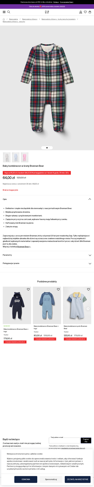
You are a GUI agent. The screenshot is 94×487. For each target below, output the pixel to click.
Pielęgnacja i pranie (11, 263)
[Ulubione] (85, 12)
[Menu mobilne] (4, 12)
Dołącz (56, 2)
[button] (47, 147)
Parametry (7, 255)
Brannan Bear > (24, 247)
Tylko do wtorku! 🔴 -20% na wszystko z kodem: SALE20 (47, 6)
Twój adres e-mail (57, 437)
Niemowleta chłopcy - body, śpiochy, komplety (58, 19)
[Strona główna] (4, 19)
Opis (5, 199)
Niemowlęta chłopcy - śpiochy (14, 21)
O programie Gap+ (66, 2)
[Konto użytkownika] (80, 12)
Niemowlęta (13, 19)
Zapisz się (86, 440)
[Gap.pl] (47, 12)
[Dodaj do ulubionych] (28, 289)
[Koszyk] (89, 12)
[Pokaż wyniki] (8, 12)
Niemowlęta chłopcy (29, 19)
